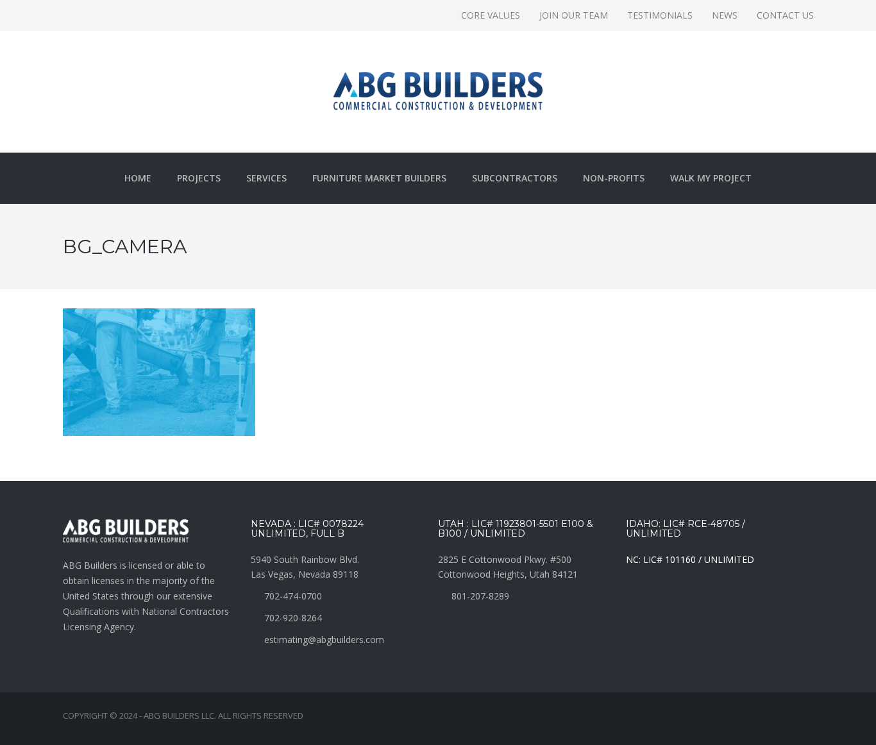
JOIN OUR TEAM (573, 15)
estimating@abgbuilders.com (324, 639)
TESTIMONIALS (660, 15)
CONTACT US (785, 15)
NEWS (724, 15)
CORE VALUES (490, 15)
